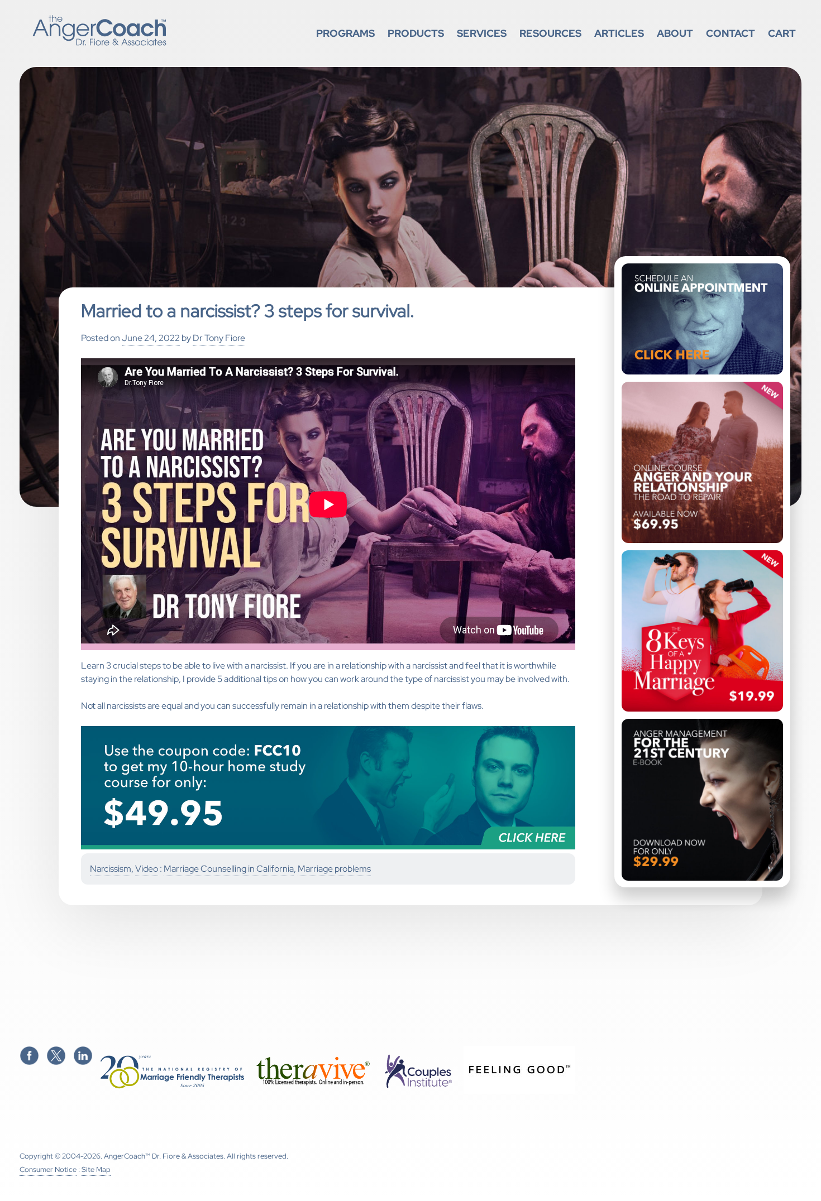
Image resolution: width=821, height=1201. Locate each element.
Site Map (96, 1169)
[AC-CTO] (328, 846)
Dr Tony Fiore (219, 338)
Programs (345, 33)
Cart (782, 33)
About (675, 33)
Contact (730, 33)
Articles (619, 33)
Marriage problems (334, 869)
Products (416, 33)
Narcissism (110, 869)
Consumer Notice (48, 1169)
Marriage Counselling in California (229, 869)
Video (146, 869)
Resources (550, 33)
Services (482, 33)
